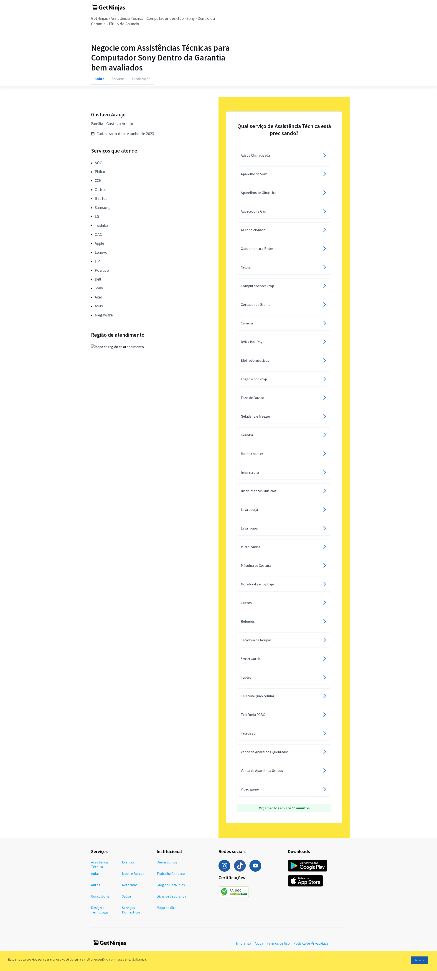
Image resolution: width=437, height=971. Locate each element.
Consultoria (100, 896)
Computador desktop (165, 18)
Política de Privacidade (310, 943)
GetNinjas (99, 18)
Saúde (126, 896)
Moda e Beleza (133, 873)
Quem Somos (167, 862)
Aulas (95, 873)
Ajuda (259, 943)
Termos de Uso (278, 943)
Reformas (129, 885)
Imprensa (243, 943)
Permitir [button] (419, 960)
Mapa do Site (166, 907)
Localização (141, 78)
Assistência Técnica (127, 18)
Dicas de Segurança (171, 896)
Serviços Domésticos (131, 909)
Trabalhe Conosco (171, 873)
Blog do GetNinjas (171, 885)
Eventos (128, 862)
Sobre (99, 78)
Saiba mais (139, 959)
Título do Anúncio (123, 23)
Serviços (118, 78)
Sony (190, 18)
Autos (95, 885)
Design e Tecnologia (100, 909)
